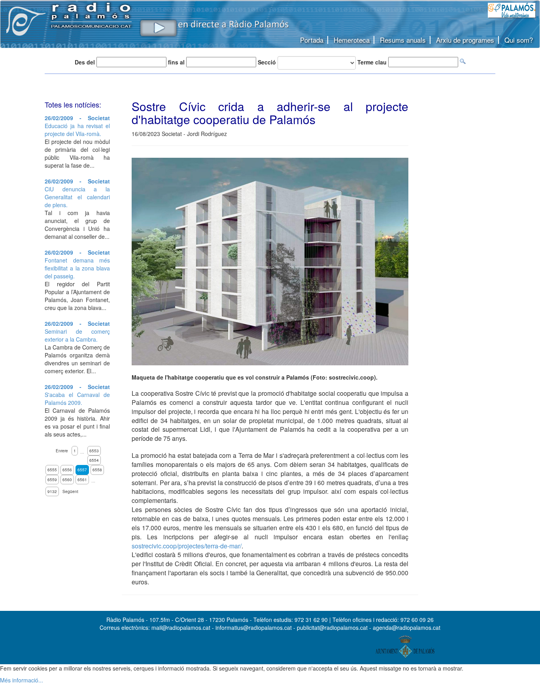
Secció (267, 62)
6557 (82, 469)
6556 (67, 469)
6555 (52, 469)
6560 (67, 479)
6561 (82, 479)
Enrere (62, 450)
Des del (85, 62)
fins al (176, 62)
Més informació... (21, 680)
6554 (94, 460)
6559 (52, 479)
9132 (52, 491)
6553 (94, 450)
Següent (70, 491)
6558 (97, 469)
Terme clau (372, 62)
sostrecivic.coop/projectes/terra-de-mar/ (187, 545)
